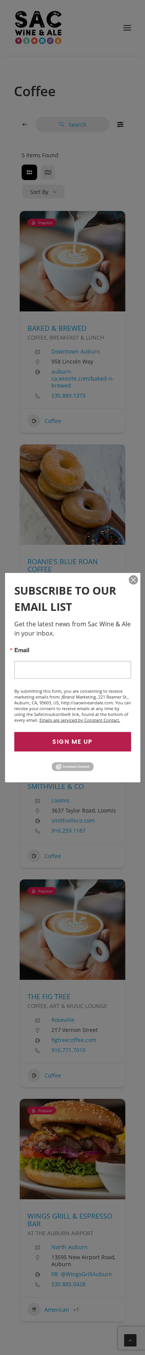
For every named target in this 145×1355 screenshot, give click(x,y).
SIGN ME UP (72, 741)
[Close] (133, 579)
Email (21, 650)
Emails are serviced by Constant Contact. (79, 720)
